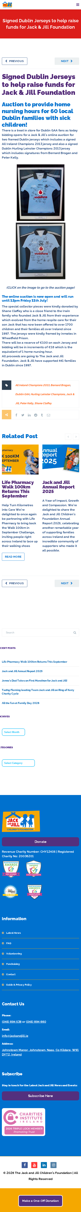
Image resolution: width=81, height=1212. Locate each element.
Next (65, 61)
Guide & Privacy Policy (19, 984)
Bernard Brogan (60, 385)
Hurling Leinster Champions (48, 394)
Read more (13, 556)
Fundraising (13, 964)
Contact (10, 974)
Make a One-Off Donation (40, 1201)
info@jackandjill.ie (15, 1036)
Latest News (13, 932)
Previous (16, 61)
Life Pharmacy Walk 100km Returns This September (18, 489)
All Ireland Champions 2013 (32, 385)
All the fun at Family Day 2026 (20, 703)
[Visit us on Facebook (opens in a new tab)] (25, 1165)
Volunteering (14, 953)
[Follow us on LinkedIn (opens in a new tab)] (44, 1165)
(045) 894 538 (11, 1021)
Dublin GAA (22, 394)
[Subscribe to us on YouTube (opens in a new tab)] (34, 1165)
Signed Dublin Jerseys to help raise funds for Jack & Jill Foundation (38, 84)
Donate (41, 842)
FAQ (8, 943)
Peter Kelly (26, 403)
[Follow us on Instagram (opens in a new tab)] (53, 1165)
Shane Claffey (43, 403)
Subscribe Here (40, 1096)
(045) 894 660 (36, 1021)
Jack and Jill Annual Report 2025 (58, 487)
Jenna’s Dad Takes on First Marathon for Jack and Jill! (34, 680)
